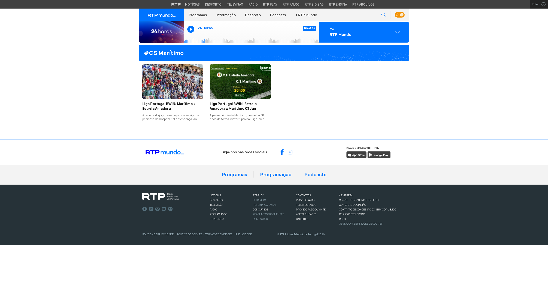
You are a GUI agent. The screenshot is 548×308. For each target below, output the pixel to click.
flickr (170, 209)
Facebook (144, 209)
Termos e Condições (218, 234)
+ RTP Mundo (306, 15)
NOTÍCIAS (215, 195)
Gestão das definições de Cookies (361, 223)
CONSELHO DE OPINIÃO (352, 205)
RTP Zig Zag (314, 4)
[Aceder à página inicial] (161, 15)
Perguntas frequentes (268, 214)
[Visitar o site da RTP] (176, 4)
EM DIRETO (259, 200)
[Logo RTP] (160, 196)
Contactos (260, 219)
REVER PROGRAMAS (264, 205)
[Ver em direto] (161, 32)
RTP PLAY (258, 195)
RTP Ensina (338, 4)
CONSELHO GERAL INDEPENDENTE (359, 200)
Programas (198, 15)
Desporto (213, 4)
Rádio (253, 4)
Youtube (164, 209)
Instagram (157, 209)
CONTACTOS (303, 195)
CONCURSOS (260, 209)
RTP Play (270, 4)
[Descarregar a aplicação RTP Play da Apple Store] (356, 154)
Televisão (235, 4)
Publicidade (243, 234)
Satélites (302, 219)
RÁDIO (213, 209)
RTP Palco (291, 4)
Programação (276, 174)
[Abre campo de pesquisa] (383, 15)
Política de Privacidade (158, 234)
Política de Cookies (189, 234)
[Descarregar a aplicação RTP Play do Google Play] (379, 154)
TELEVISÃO (216, 205)
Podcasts (278, 15)
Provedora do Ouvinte (311, 209)
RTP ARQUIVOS (218, 214)
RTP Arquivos (363, 4)
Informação (226, 15)
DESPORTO (216, 200)
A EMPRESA (346, 195)
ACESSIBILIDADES (306, 214)
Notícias (192, 4)
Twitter (151, 209)
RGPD (342, 219)
